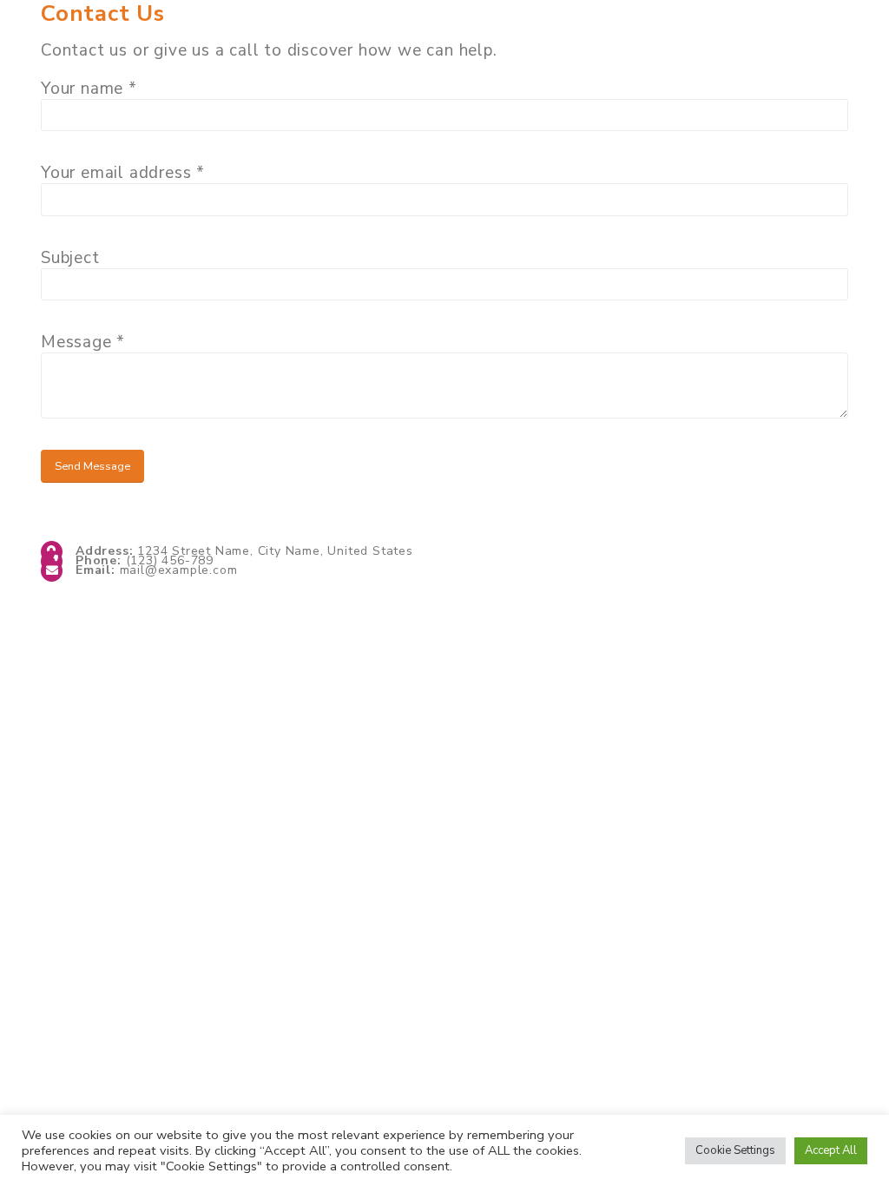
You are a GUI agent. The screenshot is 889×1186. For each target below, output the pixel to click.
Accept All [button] (831, 1150)
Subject (70, 257)
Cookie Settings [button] (735, 1150)
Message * (83, 342)
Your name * (89, 88)
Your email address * (123, 172)
